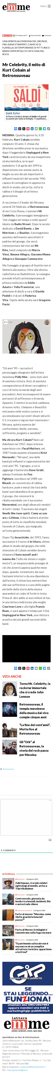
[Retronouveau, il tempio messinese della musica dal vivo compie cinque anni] (9, 709)
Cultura (8, 36)
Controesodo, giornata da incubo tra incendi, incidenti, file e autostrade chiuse (33, 901)
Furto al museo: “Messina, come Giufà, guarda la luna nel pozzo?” (33, 917)
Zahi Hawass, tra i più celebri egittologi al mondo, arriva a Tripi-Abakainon (31, 886)
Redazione (21, 879)
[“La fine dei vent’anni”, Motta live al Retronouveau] (9, 729)
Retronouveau (8, 769)
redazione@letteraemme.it (32, 1067)
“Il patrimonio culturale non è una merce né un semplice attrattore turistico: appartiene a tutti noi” (33, 947)
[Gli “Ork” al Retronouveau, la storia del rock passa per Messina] (9, 746)
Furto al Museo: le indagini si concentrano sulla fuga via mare (33, 931)
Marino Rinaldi (36, 35)
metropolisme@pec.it (17, 1070)
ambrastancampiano (24, 910)
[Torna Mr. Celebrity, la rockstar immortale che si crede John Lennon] (9, 688)
